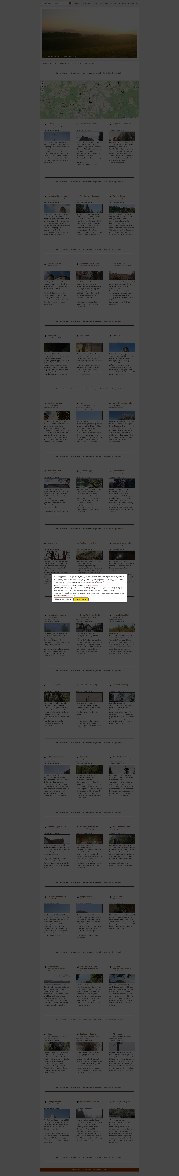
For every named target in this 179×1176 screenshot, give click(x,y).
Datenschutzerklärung (96, 582)
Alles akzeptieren (81, 599)
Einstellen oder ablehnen (63, 599)
